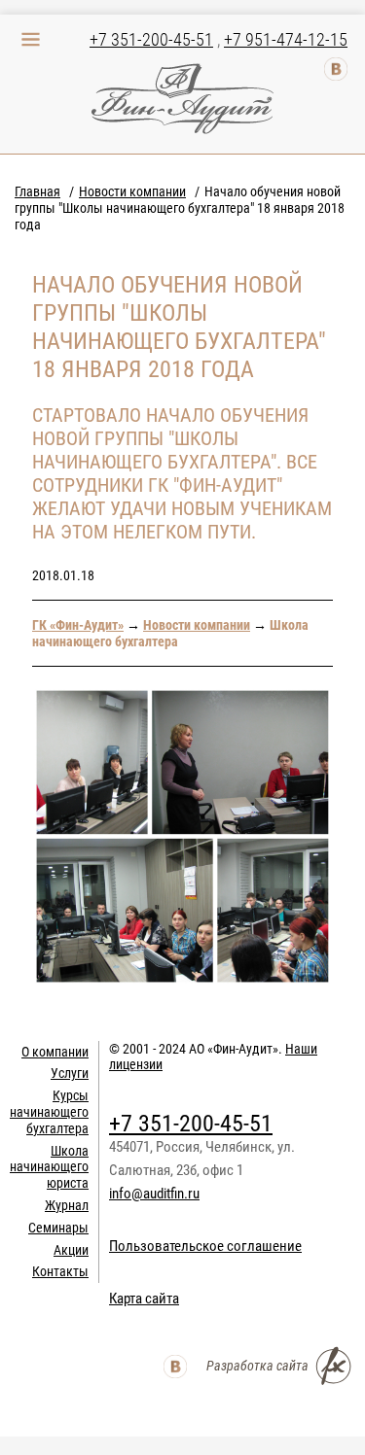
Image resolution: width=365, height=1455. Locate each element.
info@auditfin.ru (154, 1193)
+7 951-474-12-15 (285, 39)
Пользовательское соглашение (205, 1246)
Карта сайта (144, 1298)
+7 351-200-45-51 (151, 39)
